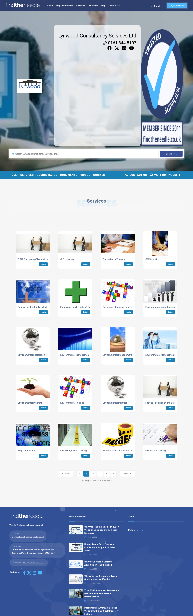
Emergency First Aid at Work (32, 307)
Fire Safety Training (155, 450)
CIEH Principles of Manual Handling (36, 259)
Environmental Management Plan (77, 355)
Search (169, 154)
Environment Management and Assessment (125, 307)
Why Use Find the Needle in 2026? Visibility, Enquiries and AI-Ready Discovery (101, 530)
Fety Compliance (26, 450)
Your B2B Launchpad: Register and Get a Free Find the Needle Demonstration (101, 593)
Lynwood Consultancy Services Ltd (97, 36)
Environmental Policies (72, 402)
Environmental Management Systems (122, 355)
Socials (99, 174)
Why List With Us (64, 5)
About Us (93, 5)
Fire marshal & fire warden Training (121, 450)
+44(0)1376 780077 (33, 562)
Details (43, 264)
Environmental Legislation (31, 355)
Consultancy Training (114, 259)
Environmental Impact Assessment (163, 307)
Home (50, 5)
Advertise (80, 5)
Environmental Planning (30, 402)
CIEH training (67, 259)
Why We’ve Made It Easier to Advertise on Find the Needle (99, 563)
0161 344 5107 (121, 42)
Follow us (133, 530)
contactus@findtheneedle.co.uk (28, 537)
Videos (85, 174)
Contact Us (114, 5)
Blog (103, 5)
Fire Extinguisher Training (73, 450)
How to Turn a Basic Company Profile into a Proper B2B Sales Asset (99, 547)
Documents (69, 174)
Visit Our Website (167, 174)
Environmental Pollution (115, 402)
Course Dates (47, 174)
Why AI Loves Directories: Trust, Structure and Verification (100, 578)
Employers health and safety (75, 307)
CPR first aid (151, 259)
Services (27, 174)
